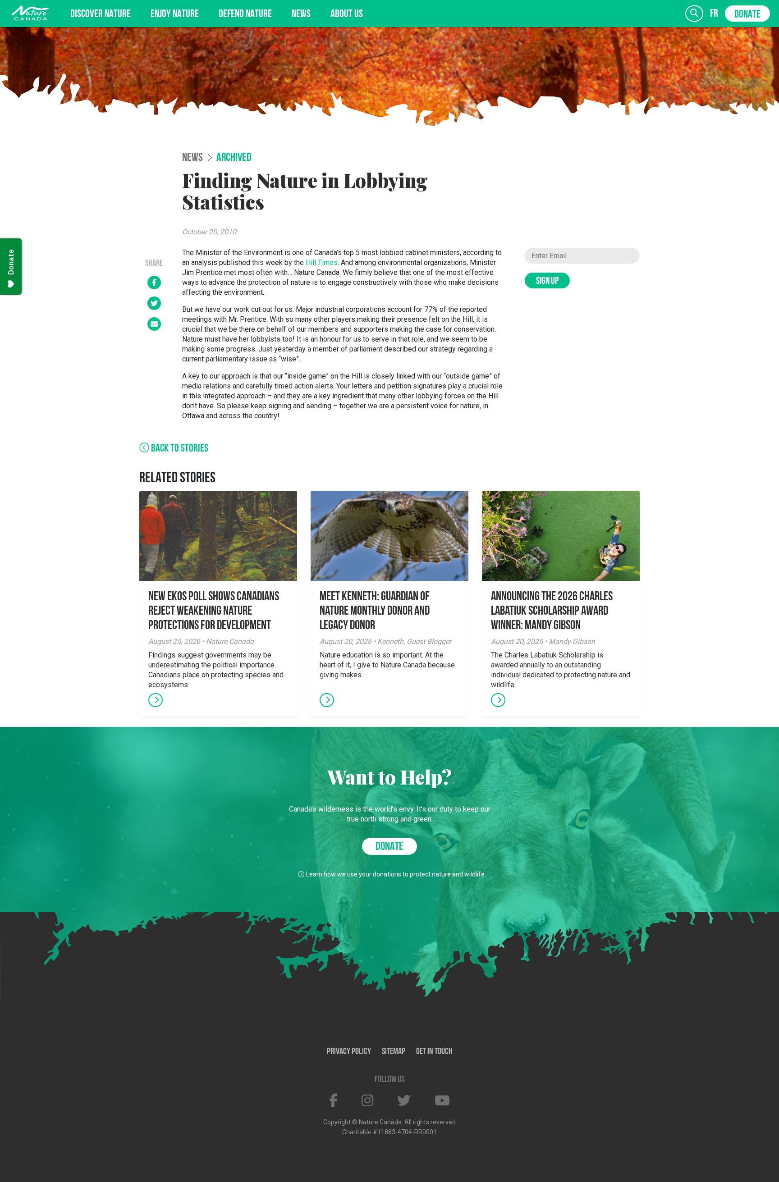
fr (714, 14)
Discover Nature (100, 14)
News (301, 14)
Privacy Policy (349, 1051)
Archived (234, 158)
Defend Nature (245, 14)
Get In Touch (434, 1051)
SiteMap (393, 1051)
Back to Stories (178, 448)
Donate (747, 14)
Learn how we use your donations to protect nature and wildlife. (396, 874)
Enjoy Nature (175, 14)
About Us (346, 14)
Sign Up (547, 281)
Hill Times (322, 262)
